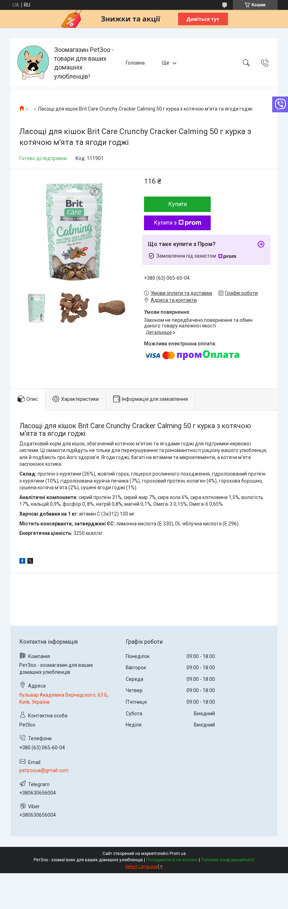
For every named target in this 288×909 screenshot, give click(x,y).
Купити (177, 204)
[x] (30, 562)
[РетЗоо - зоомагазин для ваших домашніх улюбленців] (33, 63)
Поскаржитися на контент (172, 859)
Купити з (165, 222)
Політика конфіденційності (228, 859)
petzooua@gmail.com (43, 770)
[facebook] (22, 562)
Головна (135, 63)
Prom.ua (178, 853)
